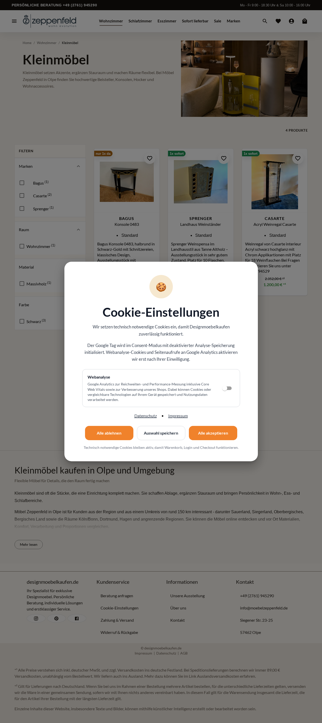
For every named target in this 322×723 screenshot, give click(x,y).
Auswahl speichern (161, 432)
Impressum (178, 415)
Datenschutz (145, 415)
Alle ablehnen (109, 432)
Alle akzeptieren (213, 432)
